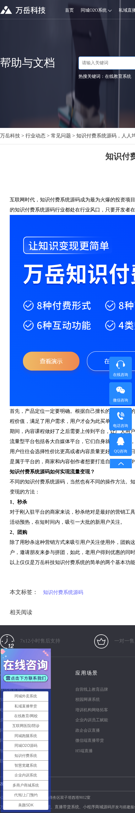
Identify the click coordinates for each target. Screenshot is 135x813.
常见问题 (61, 135)
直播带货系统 (67, 806)
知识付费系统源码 (63, 592)
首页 (69, 10)
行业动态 (35, 135)
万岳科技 (10, 135)
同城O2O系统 (94, 10)
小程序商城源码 (97, 806)
